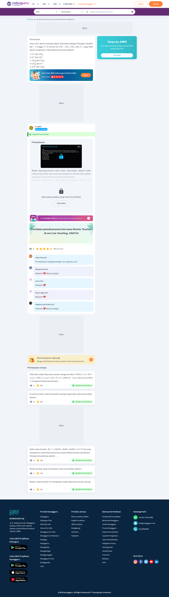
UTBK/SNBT (68, 4)
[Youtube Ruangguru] (151, 561)
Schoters (75, 532)
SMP (44, 4)
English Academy (78, 520)
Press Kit (105, 555)
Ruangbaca (44, 543)
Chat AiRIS (117, 55)
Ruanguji (43, 539)
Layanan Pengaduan (110, 536)
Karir (104, 562)
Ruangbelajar (45, 551)
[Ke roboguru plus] (61, 218)
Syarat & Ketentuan (110, 539)
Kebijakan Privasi (109, 543)
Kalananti (75, 536)
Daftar (141, 4)
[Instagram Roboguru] (135, 561)
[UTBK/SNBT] (74, 4)
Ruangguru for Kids (47, 532)
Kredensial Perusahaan (111, 516)
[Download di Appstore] (23, 572)
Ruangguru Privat (47, 558)
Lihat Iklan (61, 203)
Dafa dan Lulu (45, 524)
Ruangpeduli (45, 562)
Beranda (30, 19)
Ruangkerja (75, 528)
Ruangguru (44, 516)
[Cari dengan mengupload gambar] (132, 11)
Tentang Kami (107, 547)
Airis (42, 566)
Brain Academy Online (80, 516)
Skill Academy (76, 524)
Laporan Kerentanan (110, 532)
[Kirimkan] (87, 11)
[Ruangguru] (14, 512)
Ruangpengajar (46, 555)
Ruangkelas (45, 547)
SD (33, 4)
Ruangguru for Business (49, 536)
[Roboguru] (18, 4)
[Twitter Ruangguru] (146, 561)
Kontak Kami (107, 551)
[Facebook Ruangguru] (141, 561)
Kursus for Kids (46, 528)
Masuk (155, 4)
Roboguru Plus (46, 520)
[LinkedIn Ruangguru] (156, 561)
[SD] (37, 4)
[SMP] (48, 4)
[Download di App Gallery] (23, 579)
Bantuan (105, 558)
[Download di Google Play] (23, 547)
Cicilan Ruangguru (109, 524)
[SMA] (59, 4)
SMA (55, 4)
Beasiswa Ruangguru (110, 520)
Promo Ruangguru (109, 528)
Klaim (85, 75)
